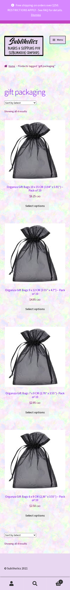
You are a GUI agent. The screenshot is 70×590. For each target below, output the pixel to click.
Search (35, 583)
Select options (35, 206)
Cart (54, 580)
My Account (11, 583)
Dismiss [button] (36, 15)
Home (12, 66)
